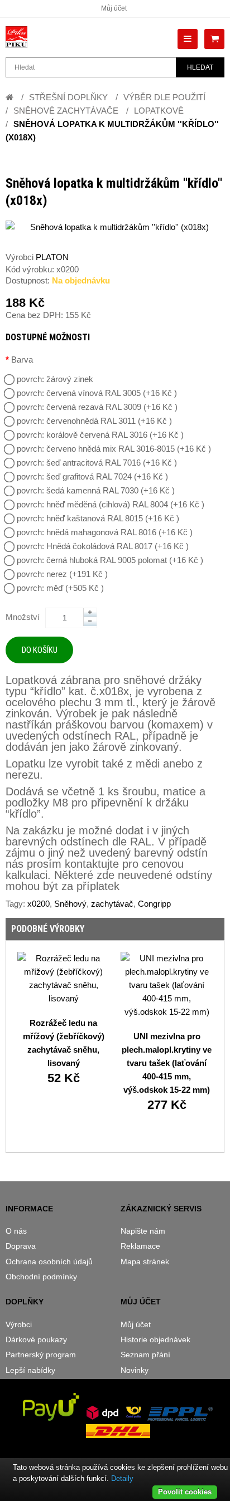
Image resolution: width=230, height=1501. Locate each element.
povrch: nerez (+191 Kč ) (62, 574)
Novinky (134, 1370)
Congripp (154, 903)
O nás (16, 1230)
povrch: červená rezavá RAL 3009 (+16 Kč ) (97, 407)
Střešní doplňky (68, 97)
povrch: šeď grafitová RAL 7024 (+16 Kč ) (92, 476)
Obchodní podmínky (41, 1276)
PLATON (52, 257)
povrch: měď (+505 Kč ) (60, 588)
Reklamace (140, 1245)
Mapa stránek (145, 1261)
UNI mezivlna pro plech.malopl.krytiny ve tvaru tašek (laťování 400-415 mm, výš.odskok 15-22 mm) (167, 1062)
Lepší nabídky (30, 1370)
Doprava (21, 1245)
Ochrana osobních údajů (49, 1261)
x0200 (38, 903)
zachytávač (112, 903)
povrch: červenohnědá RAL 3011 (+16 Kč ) (94, 421)
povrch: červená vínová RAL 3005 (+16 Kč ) (97, 393)
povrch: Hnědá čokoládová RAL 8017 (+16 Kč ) (103, 546)
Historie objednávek (155, 1339)
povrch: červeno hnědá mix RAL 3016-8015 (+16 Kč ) (114, 448)
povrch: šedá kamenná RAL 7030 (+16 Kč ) (96, 490)
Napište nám (143, 1230)
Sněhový (70, 903)
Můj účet (114, 8)
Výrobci (19, 1324)
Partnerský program (41, 1354)
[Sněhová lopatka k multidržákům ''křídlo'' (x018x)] (115, 227)
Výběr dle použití (164, 97)
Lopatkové (159, 110)
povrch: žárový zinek (55, 379)
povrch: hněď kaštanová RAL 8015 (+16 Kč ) (98, 518)
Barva (22, 359)
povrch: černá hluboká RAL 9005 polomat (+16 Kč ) (110, 560)
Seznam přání (145, 1354)
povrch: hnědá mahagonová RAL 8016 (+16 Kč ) (105, 532)
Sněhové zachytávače (65, 110)
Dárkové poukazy (36, 1339)
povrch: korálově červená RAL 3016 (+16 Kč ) (100, 434)
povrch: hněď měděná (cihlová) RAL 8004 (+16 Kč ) (110, 504)
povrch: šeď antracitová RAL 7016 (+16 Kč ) (97, 462)
